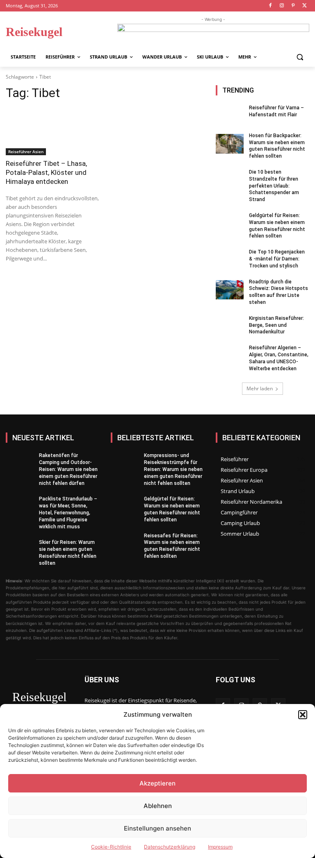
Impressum (220, 847)
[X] (304, 6)
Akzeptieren (157, 783)
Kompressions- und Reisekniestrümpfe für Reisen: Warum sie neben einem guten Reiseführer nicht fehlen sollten (173, 469)
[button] (303, 715)
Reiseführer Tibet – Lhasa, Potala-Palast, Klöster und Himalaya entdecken (46, 172)
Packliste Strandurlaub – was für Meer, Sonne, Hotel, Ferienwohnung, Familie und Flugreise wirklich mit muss (68, 512)
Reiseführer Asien (25, 151)
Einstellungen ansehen (157, 828)
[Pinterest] (293, 6)
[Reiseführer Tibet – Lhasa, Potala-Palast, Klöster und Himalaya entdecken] (52, 132)
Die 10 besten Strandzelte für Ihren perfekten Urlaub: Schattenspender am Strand (274, 185)
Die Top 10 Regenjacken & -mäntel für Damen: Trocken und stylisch (277, 259)
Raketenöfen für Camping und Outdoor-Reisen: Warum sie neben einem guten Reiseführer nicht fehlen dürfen (68, 469)
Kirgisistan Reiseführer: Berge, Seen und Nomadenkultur (276, 325)
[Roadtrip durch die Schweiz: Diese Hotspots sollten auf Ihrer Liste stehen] (230, 290)
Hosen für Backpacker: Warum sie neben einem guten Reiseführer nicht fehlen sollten (277, 146)
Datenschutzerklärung (169, 847)
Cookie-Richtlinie (111, 847)
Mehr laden (260, 388)
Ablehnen (158, 806)
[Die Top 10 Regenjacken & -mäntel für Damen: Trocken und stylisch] (230, 260)
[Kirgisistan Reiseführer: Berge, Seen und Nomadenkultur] (230, 326)
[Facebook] (270, 6)
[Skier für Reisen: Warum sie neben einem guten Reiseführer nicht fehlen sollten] (20, 550)
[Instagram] (282, 6)
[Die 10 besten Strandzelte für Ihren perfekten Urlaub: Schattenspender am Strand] (230, 180)
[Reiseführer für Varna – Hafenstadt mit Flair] (230, 116)
